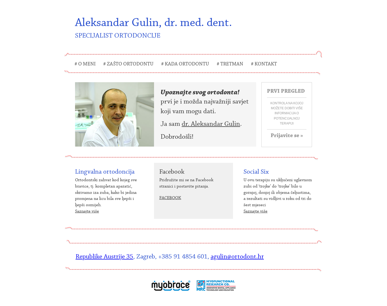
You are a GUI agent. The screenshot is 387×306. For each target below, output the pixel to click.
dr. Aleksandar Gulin (211, 124)
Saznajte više (87, 211)
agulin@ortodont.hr (237, 256)
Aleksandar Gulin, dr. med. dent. (153, 27)
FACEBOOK (170, 197)
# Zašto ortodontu (128, 64)
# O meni (85, 64)
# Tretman (230, 64)
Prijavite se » (287, 135)
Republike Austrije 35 (104, 256)
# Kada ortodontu (185, 64)
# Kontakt (264, 64)
